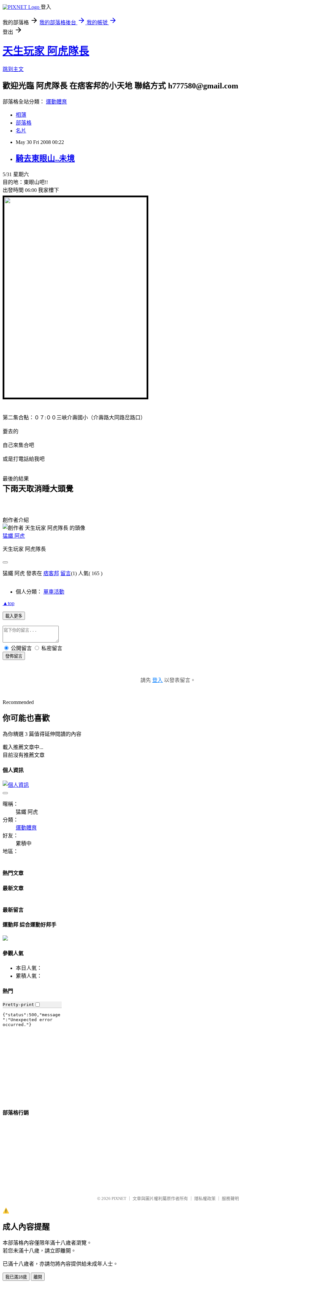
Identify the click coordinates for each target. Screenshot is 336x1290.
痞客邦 (51, 573)
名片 (21, 130)
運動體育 (56, 102)
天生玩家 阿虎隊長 (46, 51)
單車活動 (53, 592)
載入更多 (13, 616)
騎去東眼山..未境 (45, 158)
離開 (37, 1277)
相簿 (21, 115)
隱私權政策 (205, 1198)
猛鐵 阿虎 (14, 536)
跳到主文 (13, 69)
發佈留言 (13, 656)
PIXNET (119, 1198)
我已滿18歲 (16, 1277)
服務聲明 (230, 1198)
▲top (8, 603)
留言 (65, 573)
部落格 (24, 123)
